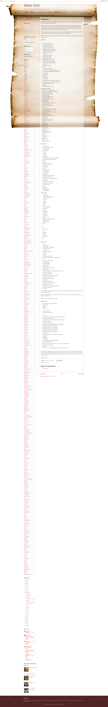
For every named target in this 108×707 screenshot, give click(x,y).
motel (25, 380)
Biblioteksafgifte (27, 111)
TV (24, 534)
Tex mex (25, 521)
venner (25, 553)
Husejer (25, 275)
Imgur (25, 281)
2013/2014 (25, 66)
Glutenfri (25, 236)
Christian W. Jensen (28, 18)
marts (27, 614)
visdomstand (26, 558)
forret (25, 214)
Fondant (25, 208)
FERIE (25, 197)
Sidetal (25, 466)
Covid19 (25, 157)
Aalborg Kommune (27, 574)
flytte (25, 206)
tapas (25, 513)
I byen (25, 278)
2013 (25, 65)
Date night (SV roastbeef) (30, 602)
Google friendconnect (27, 241)
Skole (25, 470)
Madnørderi (26, 353)
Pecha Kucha (26, 421)
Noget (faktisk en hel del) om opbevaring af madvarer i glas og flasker (30, 637)
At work (25, 98)
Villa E (25, 555)
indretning (25, 287)
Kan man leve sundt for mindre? (29, 673)
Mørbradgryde (31, 682)
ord (24, 412)
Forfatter (25, 209)
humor (25, 272)
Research (25, 443)
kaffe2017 (25, 295)
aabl (24, 572)
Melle (25, 367)
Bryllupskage (26, 133)
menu (25, 370)
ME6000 (25, 362)
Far (24, 190)
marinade (25, 356)
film (24, 200)
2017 (45, 362)
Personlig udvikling (27, 424)
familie (25, 189)
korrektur (25, 310)
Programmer (26, 431)
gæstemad (25, 254)
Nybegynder (26, 392)
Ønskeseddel (26, 569)
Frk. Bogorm (27, 631)
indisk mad (26, 284)
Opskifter (25, 407)
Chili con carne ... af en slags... (31, 598)
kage (25, 297)
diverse (25, 168)
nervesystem (26, 388)
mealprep (25, 364)
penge (25, 423)
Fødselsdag (26, 227)
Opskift (25, 405)
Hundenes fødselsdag (27, 273)
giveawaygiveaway (27, 235)
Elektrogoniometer (27, 182)
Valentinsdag (26, 547)
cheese (25, 147)
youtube (25, 564)
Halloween (26, 259)
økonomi (25, 568)
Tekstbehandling (26, 520)
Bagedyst (25, 106)
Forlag (25, 213)
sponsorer (25, 501)
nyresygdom (26, 394)
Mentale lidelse (26, 369)
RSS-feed (25, 453)
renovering (25, 442)
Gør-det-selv (26, 256)
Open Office (26, 400)
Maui (25, 359)
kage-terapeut (26, 299)
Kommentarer (27, 50)
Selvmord (25, 462)
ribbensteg (25, 447)
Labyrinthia (26, 321)
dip (24, 165)
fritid (25, 219)
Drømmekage (26, 174)
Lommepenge (26, 343)
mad (24, 348)
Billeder (25, 116)
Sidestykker (27, 654)
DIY (24, 170)
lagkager (25, 324)
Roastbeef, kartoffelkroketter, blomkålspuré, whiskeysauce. (53, 343)
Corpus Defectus (26, 155)
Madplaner (27, 600)
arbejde (25, 95)
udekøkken (25, 537)
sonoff (25, 488)
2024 (25, 82)
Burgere (25, 139)
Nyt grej (27, 605)
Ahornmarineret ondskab (33, 667)
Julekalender (26, 294)
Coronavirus (26, 154)
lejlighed (25, 329)
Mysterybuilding (26, 386)
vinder (25, 556)
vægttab (25, 563)
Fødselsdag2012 (26, 229)
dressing (25, 173)
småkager (25, 483)
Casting (25, 146)
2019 (25, 76)
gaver (25, 230)
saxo (24, 459)
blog (24, 119)
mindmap (25, 377)
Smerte (25, 477)
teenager (25, 518)
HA (24, 257)
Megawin (25, 365)
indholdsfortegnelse (27, 283)
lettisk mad (26, 332)
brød (24, 135)
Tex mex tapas (26, 523)
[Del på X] (59, 360)
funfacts (25, 222)
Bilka (25, 112)
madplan (47, 362)
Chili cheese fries (27, 149)
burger (25, 138)
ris (24, 448)
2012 (25, 63)
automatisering (26, 100)
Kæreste (25, 318)
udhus (25, 544)
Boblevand (25, 123)
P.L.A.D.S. (25, 418)
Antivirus (25, 92)
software (25, 485)
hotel (25, 267)
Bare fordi (25, 108)
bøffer (25, 141)
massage (25, 357)
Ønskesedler (57, 12)
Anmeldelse (26, 90)
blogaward (25, 120)
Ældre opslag (81, 373)
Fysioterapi (26, 224)
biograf (25, 117)
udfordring (25, 540)
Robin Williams (26, 450)
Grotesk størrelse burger (28, 251)
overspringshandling (27, 416)
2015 (25, 69)
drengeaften (26, 171)
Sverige (25, 509)
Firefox (25, 203)
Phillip (25, 426)
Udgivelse (25, 542)
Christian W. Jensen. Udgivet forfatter (32, 689)
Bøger (25, 143)
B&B (25, 101)
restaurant (25, 445)
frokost (25, 221)
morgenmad (26, 378)
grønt (25, 252)
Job (24, 289)
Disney (25, 166)
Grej (24, 246)
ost (24, 413)
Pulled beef (26, 437)
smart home (26, 475)
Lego (25, 326)
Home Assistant (26, 265)
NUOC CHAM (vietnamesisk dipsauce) (29, 643)
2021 (25, 79)
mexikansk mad (26, 372)
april (27, 612)
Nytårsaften (26, 396)
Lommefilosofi (26, 342)
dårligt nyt (25, 176)
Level (25, 334)
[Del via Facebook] (60, 360)
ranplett (56, 704)
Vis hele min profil (27, 19)
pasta (25, 420)
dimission (25, 163)
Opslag (26, 48)
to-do (25, 528)
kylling (25, 316)
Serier (25, 464)
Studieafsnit (26, 505)
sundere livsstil (26, 507)
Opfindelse (25, 402)
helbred (25, 260)
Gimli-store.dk (26, 232)
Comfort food (26, 152)
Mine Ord (31, 5)
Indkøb (25, 286)
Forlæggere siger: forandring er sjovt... (30, 656)
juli (27, 609)
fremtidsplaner (26, 216)
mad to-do (25, 349)
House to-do (41, 12)
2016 (25, 71)
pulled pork (26, 439)
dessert (25, 160)
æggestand (25, 566)
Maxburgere (26, 361)
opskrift (25, 408)
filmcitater (25, 201)
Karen (25, 302)
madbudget (26, 351)
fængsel (25, 225)
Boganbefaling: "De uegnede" (29, 632)
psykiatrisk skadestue (27, 432)
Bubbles (26, 651)
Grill (25, 248)
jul (24, 292)
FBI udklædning (26, 193)
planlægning (26, 429)
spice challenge (26, 496)
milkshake (25, 373)
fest (24, 198)
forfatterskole (26, 211)
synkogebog (26, 510)
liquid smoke (26, 338)
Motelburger (26, 381)
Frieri (25, 217)
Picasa (25, 427)
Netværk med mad (27, 389)
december (28, 593)
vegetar (25, 550)
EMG (25, 184)
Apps (25, 93)
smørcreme (26, 482)
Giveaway (25, 233)
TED (25, 517)
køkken (25, 319)
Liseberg (25, 340)
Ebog (25, 178)
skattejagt (25, 469)
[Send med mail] (57, 360)
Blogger (25, 122)
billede (25, 114)
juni (27, 611)
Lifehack (25, 335)
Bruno (25, 131)
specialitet (25, 494)
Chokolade (25, 151)
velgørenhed (26, 552)
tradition (25, 531)
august (27, 607)
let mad (25, 330)
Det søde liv (26, 162)
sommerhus (26, 486)
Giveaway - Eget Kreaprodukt (31, 677)
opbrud (25, 399)
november (28, 595)
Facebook (25, 187)
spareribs (25, 491)
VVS (25, 561)
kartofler (25, 305)
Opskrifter (33, 12)
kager (25, 300)
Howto (25, 270)
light (25, 337)
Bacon (25, 104)
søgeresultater (26, 512)
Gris (24, 249)
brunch (25, 130)
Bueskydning (26, 136)
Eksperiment (26, 181)
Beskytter (49, 12)
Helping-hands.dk (27, 264)
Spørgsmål (25, 502)
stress (25, 504)
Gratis (25, 244)
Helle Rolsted (26, 262)
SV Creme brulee (29, 603)
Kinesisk (25, 308)
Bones (25, 128)
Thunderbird (26, 525)
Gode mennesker (26, 240)
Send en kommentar (45, 368)
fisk (24, 205)
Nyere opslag (43, 373)
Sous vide (25, 490)
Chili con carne (46, 347)
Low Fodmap (26, 345)
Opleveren (25, 404)
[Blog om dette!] (58, 360)
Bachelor (25, 103)
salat (25, 455)
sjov (24, 467)
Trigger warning (26, 533)
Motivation (26, 385)
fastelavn (25, 192)
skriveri (25, 472)
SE (24, 461)
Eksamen (25, 179)
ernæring (25, 186)
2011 (25, 61)
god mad (25, 238)
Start (62, 373)
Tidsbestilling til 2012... (28, 647)
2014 (25, 68)
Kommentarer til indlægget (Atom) (49, 376)
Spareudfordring (26, 493)
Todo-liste (25, 529)
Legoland (25, 327)
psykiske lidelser (26, 434)
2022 (25, 80)
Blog (27, 12)
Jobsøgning (26, 291)
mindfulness (26, 375)
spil (24, 498)
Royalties (25, 451)
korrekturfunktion (27, 311)
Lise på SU (27, 641)
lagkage (25, 322)
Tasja (25, 515)
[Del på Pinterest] (61, 360)
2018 (25, 74)
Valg (25, 548)
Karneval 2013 (26, 303)
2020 (25, 77)
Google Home (26, 243)
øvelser (25, 571)
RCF (25, 440)
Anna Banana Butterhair (29, 650)
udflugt (25, 539)
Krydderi (25, 314)
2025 (25, 84)
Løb (24, 346)
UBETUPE (26, 536)
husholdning (26, 276)
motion (25, 383)
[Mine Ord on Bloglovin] (29, 42)
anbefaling (25, 88)
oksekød (25, 397)
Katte (25, 307)
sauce (25, 456)
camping (25, 144)
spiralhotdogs (26, 499)
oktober (27, 597)
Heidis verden (27, 635)
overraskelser (26, 415)
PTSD (25, 435)
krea (24, 313)
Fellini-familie (26, 195)
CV (24, 158)
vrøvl (25, 560)
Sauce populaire (26, 458)
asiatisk (25, 96)
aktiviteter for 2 (26, 85)
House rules (26, 268)
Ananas (25, 87)
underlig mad (26, 545)
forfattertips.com (28, 659)
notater (25, 391)
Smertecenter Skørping (27, 478)
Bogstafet (25, 127)
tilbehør (25, 526)
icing (25, 279)
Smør (25, 480)
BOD (25, 125)
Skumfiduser (26, 474)
